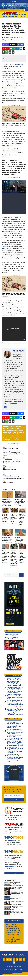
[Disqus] (14, 464)
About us (10, 969)
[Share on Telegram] (17, 48)
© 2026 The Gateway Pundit (14, 966)
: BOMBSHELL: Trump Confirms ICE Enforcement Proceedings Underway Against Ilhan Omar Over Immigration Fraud (15, 758)
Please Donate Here (14, 921)
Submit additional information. (12, 343)
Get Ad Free (16, 971)
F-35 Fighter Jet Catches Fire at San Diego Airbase (16, 908)
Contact (17, 969)
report (15, 84)
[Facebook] (14, 959)
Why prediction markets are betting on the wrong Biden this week (16, 893)
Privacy (22, 969)
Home (5, 969)
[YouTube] (14, 962)
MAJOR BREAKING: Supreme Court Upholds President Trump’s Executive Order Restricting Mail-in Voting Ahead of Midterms (15, 690)
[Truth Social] (4, 959)
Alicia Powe (18, 351)
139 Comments (15, 40)
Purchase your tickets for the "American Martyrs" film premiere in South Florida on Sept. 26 (14, 14)
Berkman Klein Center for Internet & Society (13, 87)
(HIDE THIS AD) (17, 20)
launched (12, 131)
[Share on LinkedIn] (20, 48)
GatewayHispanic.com (14, 815)
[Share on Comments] (3, 52)
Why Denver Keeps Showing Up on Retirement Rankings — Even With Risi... (16, 884)
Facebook (5, 131)
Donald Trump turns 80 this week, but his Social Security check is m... (16, 913)
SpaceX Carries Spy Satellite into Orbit (15, 897)
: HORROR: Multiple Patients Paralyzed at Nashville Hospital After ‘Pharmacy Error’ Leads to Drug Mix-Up (15, 749)
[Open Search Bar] (21, 10)
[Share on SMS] (6, 52)
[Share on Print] (13, 52)
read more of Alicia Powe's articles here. (13, 403)
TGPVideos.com (12, 840)
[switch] (26, 10)
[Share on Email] (10, 52)
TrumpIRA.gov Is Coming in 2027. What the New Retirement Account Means (17, 903)
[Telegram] (20, 959)
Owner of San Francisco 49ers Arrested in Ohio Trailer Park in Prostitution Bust (14, 696)
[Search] (21, 575)
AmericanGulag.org (13, 827)
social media (19, 64)
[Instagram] (24, 959)
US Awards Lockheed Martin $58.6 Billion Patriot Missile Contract (16, 889)
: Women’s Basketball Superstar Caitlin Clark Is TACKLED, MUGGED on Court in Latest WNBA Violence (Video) (14, 725)
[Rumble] (17, 959)
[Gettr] (7, 959)
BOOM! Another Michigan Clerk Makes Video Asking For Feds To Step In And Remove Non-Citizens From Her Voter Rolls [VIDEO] (15, 703)
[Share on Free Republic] (24, 48)
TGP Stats (14, 873)
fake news (5, 249)
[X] (10, 959)
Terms (10, 971)
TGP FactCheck (9, 866)
